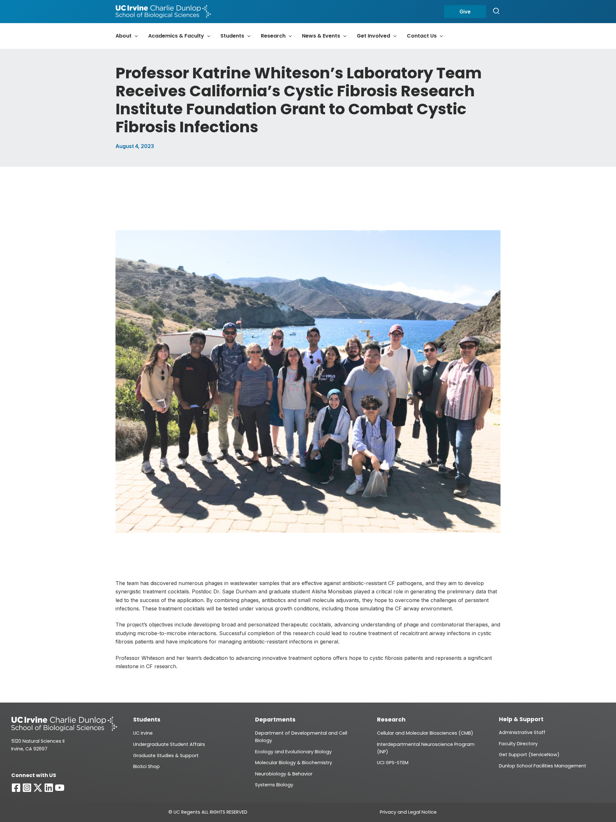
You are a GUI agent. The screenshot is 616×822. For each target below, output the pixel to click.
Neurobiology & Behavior (283, 774)
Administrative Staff (522, 732)
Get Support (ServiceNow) (529, 754)
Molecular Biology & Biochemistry (293, 762)
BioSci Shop (146, 766)
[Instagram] (27, 787)
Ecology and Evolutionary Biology (293, 751)
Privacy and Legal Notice (408, 812)
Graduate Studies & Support (166, 755)
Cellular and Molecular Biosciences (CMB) (425, 733)
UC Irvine (143, 733)
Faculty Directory (518, 743)
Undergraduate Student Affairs (169, 744)
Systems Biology (274, 785)
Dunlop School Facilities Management (542, 766)
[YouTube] (59, 787)
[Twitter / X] (38, 787)
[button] (465, 11)
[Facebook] (16, 787)
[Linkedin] (49, 787)
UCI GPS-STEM (392, 762)
